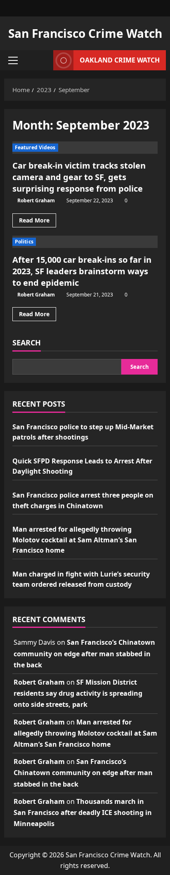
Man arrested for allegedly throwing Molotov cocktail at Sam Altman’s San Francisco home (74, 540)
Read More (37, 221)
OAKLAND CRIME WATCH (120, 60)
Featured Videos (35, 147)
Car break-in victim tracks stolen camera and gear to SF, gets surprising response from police (79, 177)
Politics (24, 241)
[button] (13, 60)
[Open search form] (42, 60)
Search (26, 342)
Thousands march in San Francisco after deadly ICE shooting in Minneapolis (83, 812)
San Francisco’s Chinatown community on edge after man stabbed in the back (84, 653)
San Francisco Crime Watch (85, 33)
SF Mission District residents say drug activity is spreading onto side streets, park (78, 693)
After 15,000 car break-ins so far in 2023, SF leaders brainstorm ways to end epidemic (81, 271)
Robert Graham (36, 200)
